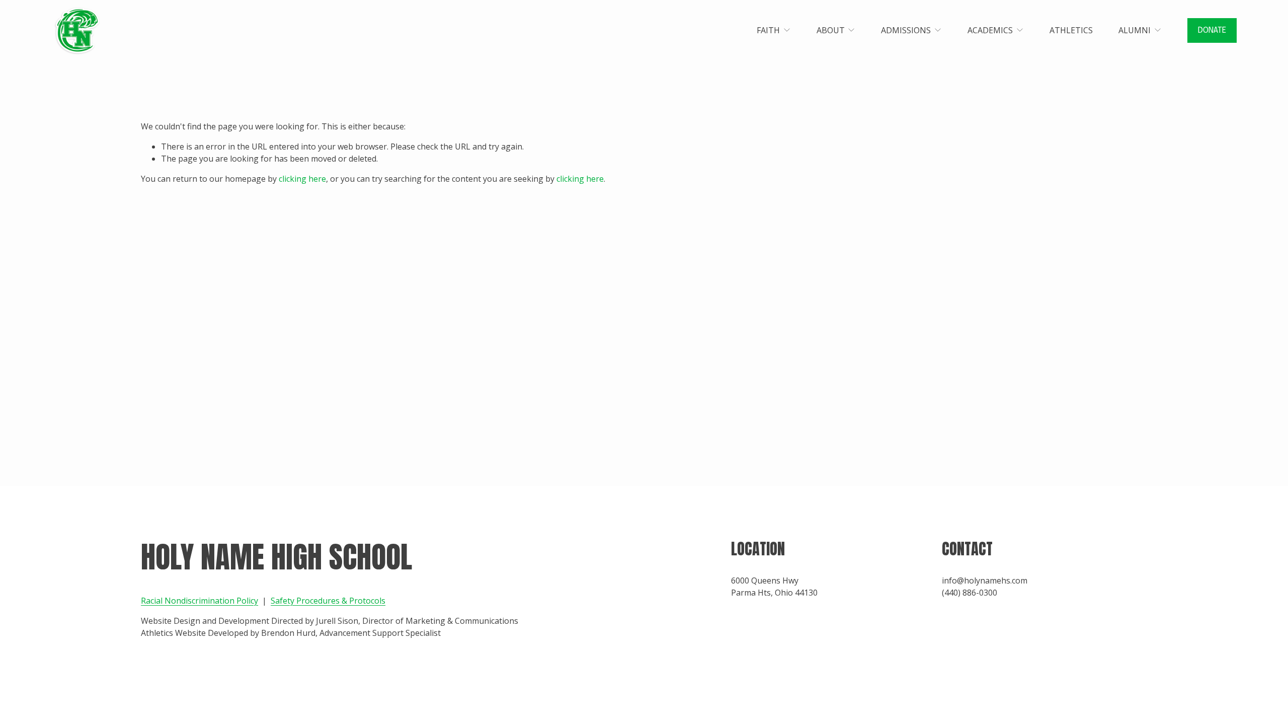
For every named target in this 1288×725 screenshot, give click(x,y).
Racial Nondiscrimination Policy (199, 600)
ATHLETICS (1071, 30)
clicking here (302, 178)
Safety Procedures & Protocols (328, 600)
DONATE (1212, 30)
